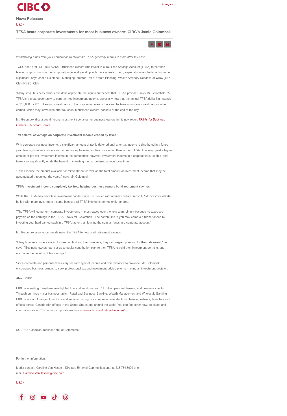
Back (20, 24)
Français (167, 4)
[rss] (151, 44)
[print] (167, 44)
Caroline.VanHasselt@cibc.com (43, 373)
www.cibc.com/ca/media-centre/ (104, 310)
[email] (159, 44)
